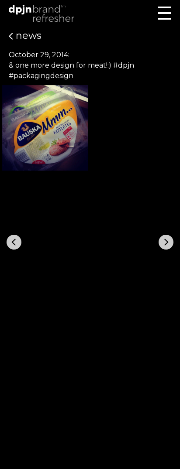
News (27, 35)
